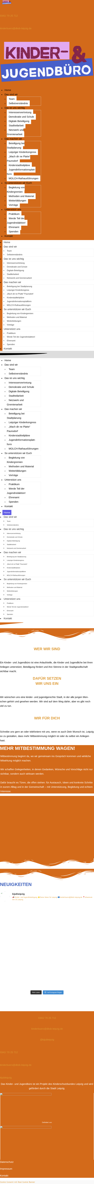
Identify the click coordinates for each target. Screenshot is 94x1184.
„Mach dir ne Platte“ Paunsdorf (18, 158)
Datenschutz (7, 1162)
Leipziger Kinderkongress (22, 152)
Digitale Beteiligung (19, 121)
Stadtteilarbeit (16, 125)
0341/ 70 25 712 (9, 15)
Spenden (13, 231)
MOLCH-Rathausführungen (23, 178)
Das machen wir (13, 138)
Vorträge (13, 205)
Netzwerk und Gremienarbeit (15, 132)
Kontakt (9, 236)
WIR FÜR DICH (47, 718)
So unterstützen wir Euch (18, 183)
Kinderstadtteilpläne (19, 165)
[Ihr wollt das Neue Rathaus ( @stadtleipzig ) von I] (22, 946)
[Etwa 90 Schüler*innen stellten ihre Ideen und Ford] (71, 975)
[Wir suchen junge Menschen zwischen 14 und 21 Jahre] (71, 916)
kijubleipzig (6, 1077)
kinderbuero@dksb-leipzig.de (15, 28)
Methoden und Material (21, 196)
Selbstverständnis (18, 103)
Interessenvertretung (20, 112)
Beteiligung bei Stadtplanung (15, 145)
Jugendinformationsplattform (21, 171)
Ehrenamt (14, 227)
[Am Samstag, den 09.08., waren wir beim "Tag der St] (22, 975)
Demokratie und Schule (21, 116)
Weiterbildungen (17, 200)
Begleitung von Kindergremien (16, 189)
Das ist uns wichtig (15, 107)
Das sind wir (11, 94)
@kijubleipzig (47, 1039)
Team (12, 99)
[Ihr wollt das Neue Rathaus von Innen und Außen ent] (71, 946)
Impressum (6, 1168)
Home (8, 90)
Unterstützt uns (13, 209)
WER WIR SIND (47, 649)
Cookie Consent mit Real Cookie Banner (17, 1182)
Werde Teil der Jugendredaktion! (16, 220)
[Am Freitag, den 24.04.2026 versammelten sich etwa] (22, 916)
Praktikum (14, 214)
